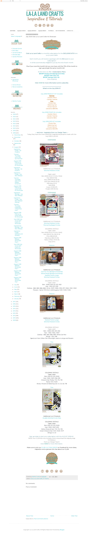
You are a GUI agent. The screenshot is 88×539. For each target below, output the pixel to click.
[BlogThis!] (53, 476)
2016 (14, 304)
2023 (14, 121)
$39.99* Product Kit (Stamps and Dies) (51, 73)
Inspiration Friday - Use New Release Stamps (18, 200)
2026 (14, 114)
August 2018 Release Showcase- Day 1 (17, 279)
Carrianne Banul (17, 52)
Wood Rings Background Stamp (52, 273)
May (15, 289)
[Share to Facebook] (55, 476)
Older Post (74, 516)
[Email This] (52, 476)
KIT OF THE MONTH (60, 30)
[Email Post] (50, 476)
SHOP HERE (12, 30)
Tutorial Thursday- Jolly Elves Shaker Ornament (17, 180)
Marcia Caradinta (17, 87)
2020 (14, 128)
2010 (14, 318)
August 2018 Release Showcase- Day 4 (17, 260)
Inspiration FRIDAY (42, 30)
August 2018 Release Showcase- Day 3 (17, 266)
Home (52, 516)
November (17, 137)
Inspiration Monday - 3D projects (18, 169)
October (16, 141)
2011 (14, 315)
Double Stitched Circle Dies (52, 418)
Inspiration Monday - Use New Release (18, 194)
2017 (14, 301)
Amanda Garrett (17, 48)
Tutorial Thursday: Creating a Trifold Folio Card (18, 207)
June (15, 287)
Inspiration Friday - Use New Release (18, 174)
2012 (14, 313)
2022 (14, 123)
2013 (14, 311)
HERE (40, 83)
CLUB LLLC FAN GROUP (49, 447)
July (15, 284)
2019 (14, 130)
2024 (14, 119)
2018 (14, 133)
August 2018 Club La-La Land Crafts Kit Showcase (18, 163)
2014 (14, 308)
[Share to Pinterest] (56, 476)
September (17, 143)
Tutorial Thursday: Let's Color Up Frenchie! (18, 156)
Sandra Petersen (17, 56)
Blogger (62, 529)
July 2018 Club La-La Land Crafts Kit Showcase (18, 221)
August (16, 147)
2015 (14, 306)
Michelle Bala (16, 54)
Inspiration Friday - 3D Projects (17, 150)
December (17, 135)
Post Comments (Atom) (41, 518)
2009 (14, 320)
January (16, 298)
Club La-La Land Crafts (36, 478)
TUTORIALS (51, 30)
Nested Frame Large (52, 275)
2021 (14, 126)
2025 (14, 116)
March (16, 294)
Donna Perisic (16, 85)
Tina (51, 342)
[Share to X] (54, 476)
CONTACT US (70, 30)
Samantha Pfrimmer (15, 80)
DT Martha (46, 478)
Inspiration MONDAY (32, 30)
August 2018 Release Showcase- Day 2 (17, 273)
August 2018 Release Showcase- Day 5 (17, 253)
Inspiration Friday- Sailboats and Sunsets (18, 233)
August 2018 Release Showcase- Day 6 (17, 240)
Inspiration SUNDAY (21, 30)
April (15, 291)
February (17, 296)
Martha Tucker (16, 101)
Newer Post (29, 516)
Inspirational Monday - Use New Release (18, 227)
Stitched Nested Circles (52, 170)
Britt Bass (15, 50)
